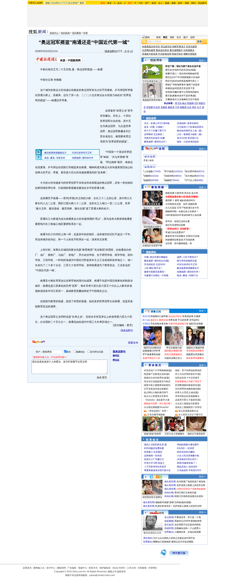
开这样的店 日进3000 (154, 264)
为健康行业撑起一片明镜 (156, 275)
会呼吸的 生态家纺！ (154, 134)
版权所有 (121, 571)
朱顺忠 (168, 88)
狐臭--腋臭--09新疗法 (187, 275)
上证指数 (148, 171)
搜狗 (82, 3)
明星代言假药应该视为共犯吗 (188, 496)
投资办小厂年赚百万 (154, 459)
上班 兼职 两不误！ (153, 268)
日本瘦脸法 (188, 50)
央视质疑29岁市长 (151, 46)
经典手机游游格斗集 (178, 323)
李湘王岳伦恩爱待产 (175, 232)
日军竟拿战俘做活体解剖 (156, 389)
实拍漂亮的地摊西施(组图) (188, 389)
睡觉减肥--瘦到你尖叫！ (156, 141)
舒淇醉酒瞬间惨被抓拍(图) (188, 385)
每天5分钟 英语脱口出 (188, 138)
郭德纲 (190, 103)
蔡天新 (168, 95)
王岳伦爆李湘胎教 (156, 414)
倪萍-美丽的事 (190, 204)
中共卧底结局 (164, 54)
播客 (173, 3)
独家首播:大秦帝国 (174, 193)
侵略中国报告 (190, 54)
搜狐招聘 (61, 568)
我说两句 (202, 3)
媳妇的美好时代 (187, 200)
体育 (109, 3)
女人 (160, 3)
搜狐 (47, 3)
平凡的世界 (183, 320)
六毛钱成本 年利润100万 (189, 470)
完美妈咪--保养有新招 (187, 123)
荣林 (167, 84)
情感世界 (168, 528)
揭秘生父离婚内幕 (195, 348)
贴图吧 (147, 180)
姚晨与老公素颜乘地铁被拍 (157, 385)
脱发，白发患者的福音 (188, 141)
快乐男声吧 (190, 171)
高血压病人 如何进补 (187, 466)
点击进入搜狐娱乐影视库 (187, 403)
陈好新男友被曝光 (195, 358)
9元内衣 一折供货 (185, 448)
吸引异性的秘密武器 (187, 260)
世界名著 (172, 320)
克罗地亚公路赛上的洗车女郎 (191, 485)
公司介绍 (131, 568)
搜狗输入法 (38, 568)
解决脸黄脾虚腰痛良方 (188, 268)
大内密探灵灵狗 (173, 204)
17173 (64, 3)
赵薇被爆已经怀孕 (151, 350)
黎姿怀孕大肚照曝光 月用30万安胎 (182, 236)
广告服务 (72, 568)
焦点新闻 (168, 517)
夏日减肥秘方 (176, 50)
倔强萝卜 (169, 200)
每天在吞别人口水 (152, 533)
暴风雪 (171, 107)
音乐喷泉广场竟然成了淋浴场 (191, 481)
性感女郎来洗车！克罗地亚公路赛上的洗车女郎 (178, 506)
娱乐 (120, 3)
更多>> (202, 60)
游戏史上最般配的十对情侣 (188, 407)
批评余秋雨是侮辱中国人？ (186, 81)
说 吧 (162, 148)
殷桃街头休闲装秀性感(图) (157, 378)
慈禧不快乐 (177, 54)
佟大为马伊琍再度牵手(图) (188, 374)
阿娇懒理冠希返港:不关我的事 (180, 239)
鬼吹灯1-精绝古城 (159, 320)
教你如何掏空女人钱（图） (190, 130)
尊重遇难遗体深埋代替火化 (157, 470)
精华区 (116, 355)
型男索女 (168, 532)
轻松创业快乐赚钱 (186, 452)
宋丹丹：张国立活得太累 (177, 221)
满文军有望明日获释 (175, 225)
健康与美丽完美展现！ (155, 272)
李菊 (145, 160)
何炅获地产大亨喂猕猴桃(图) (158, 370)
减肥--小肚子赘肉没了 (187, 257)
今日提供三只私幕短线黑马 (190, 127)
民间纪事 (168, 492)
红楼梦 (197, 316)
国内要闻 (76, 33)
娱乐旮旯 (168, 524)
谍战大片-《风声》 (152, 208)
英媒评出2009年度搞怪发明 (188, 521)
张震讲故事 (187, 316)
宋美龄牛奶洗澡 (150, 54)
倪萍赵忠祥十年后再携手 (187, 378)
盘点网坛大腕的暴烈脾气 (156, 392)
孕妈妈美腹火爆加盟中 (188, 444)
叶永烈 (156, 107)
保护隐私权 (105, 568)
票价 (194, 107)
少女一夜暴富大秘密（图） (190, 134)
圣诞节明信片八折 (151, 358)
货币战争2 (194, 320)
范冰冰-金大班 (191, 193)
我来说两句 (110, 51)
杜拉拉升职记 (175, 316)
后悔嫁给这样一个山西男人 (187, 528)
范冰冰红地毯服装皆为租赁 (157, 381)
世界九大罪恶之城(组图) (187, 392)
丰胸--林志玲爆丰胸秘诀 (156, 257)
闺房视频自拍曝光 (152, 227)
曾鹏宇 (168, 73)
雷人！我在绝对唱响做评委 (186, 73)
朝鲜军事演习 (178, 46)
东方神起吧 (190, 176)
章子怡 (178, 103)
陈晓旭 (183, 107)
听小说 (146, 320)
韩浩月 (168, 81)
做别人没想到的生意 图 (155, 444)
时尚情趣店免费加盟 (154, 448)
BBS (193, 3)
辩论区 (116, 360)
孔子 (199, 107)
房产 (147, 3)
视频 (167, 3)
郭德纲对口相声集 (159, 316)
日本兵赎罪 (191, 46)
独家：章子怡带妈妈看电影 (188, 370)
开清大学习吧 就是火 (154, 463)
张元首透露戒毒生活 (188, 411)
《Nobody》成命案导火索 (156, 400)
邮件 (180, 3)
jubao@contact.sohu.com (102, 575)
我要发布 (133, 342)
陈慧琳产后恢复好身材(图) (157, 374)
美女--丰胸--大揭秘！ (154, 127)
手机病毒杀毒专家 (159, 323)
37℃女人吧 (191, 180)
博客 (187, 3)
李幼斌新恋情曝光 (195, 350)
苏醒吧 (147, 176)
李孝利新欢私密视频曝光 (187, 396)
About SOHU (118, 568)
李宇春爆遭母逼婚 (151, 354)
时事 (85, 33)
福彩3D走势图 (196, 323)
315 (196, 103)
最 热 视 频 (157, 187)
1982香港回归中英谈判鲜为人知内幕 (183, 215)
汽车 (140, 3)
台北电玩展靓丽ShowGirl (156, 407)
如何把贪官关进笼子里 (184, 88)
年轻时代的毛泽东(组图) (184, 70)
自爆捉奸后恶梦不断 (152, 245)
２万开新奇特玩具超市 (155, 466)
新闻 (158, 37)
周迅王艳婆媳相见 (173, 354)
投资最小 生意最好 (153, 452)
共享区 (146, 323)
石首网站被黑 (148, 50)
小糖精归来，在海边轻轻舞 (187, 532)
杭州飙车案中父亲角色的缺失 (184, 92)
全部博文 (152, 568)
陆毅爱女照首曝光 (195, 354)
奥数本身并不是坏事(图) (184, 95)
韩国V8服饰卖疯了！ (187, 463)
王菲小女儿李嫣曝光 (174, 434)
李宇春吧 (169, 171)
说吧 (192, 37)
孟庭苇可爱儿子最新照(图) (188, 400)
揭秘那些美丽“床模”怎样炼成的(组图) (173, 502)
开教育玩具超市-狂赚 (154, 138)
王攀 (167, 99)
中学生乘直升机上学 (152, 81)
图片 (185, 37)
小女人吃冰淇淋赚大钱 (188, 455)
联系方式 (93, 568)
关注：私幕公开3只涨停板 (157, 123)
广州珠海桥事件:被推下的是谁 (185, 84)
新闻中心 (54, 33)
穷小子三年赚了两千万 (155, 130)
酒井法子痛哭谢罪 (196, 434)
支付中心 (50, 568)
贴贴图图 (168, 521)
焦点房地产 (73, 3)
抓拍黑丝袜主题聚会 (152, 497)
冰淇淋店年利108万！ (187, 459)
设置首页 (27, 568)
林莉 (151, 160)
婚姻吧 (168, 180)
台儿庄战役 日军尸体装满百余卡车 (182, 207)
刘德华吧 (169, 176)
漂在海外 (147, 538)
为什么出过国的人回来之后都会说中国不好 (174, 538)
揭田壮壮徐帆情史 (152, 348)
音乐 (179, 37)
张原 (167, 92)
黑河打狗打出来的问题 (185, 492)
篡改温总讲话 (162, 50)
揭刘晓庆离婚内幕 (173, 350)
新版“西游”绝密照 (152, 434)
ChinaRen (55, 3)
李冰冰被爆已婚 (174, 348)
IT (135, 3)
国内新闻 (65, 33)
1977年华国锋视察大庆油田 (186, 77)
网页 (165, 37)
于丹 (177, 107)
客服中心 (82, 568)
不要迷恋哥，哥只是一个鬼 (187, 517)
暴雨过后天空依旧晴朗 (182, 541)
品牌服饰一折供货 (153, 455)
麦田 (177, 200)
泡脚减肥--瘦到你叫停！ (188, 272)
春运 (184, 103)
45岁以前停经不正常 (187, 264)
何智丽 (149, 107)
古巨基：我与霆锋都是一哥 (178, 243)
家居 (154, 3)
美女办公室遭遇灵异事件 (156, 396)
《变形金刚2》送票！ (157, 411)
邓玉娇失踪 (166, 46)
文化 (189, 107)
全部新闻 (142, 568)
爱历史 (168, 70)
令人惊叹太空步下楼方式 (190, 414)
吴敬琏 (164, 107)
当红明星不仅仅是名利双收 (187, 524)
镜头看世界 (170, 481)
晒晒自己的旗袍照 (162, 541)
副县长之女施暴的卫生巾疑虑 (184, 99)
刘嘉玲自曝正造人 (173, 358)
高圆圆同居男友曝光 (152, 100)
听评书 (146, 316)
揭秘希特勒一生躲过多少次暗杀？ (181, 211)
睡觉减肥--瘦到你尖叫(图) (156, 260)
